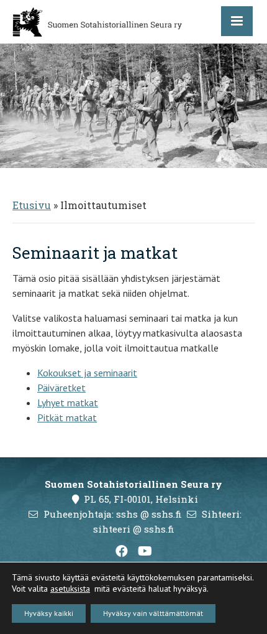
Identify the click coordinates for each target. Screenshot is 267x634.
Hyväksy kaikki (48, 613)
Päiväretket (61, 387)
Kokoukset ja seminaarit (87, 372)
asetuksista (70, 588)
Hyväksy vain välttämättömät (153, 613)
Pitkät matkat (67, 417)
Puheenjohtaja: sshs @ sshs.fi (112, 514)
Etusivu (31, 205)
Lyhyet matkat (67, 402)
